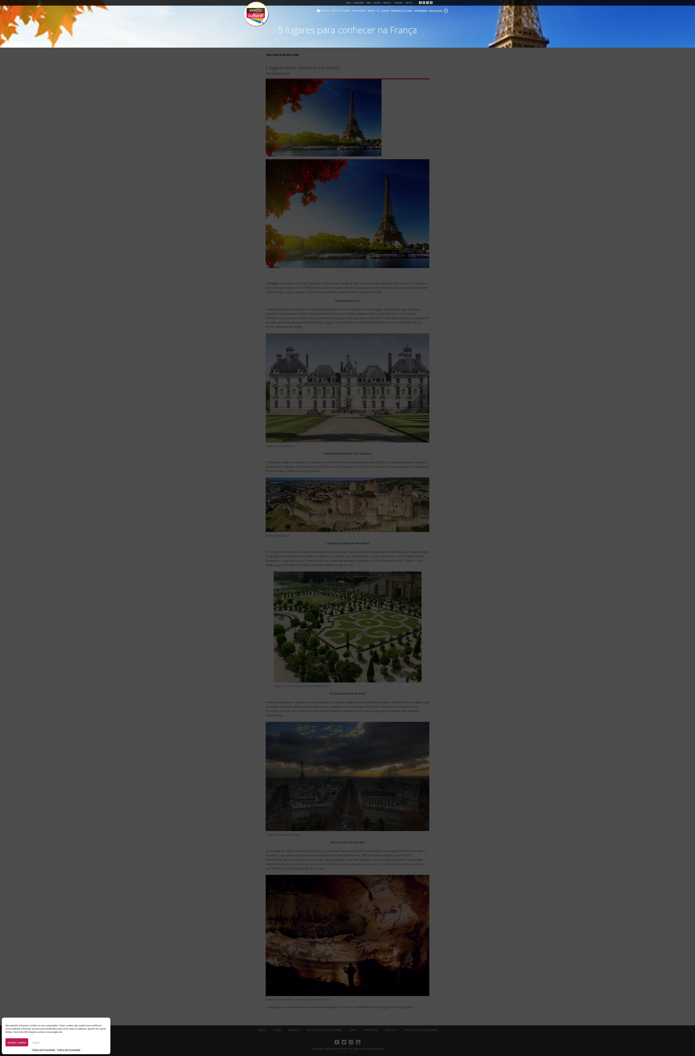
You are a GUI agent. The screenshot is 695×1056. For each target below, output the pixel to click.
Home (348, 3)
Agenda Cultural (401, 10)
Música (325, 10)
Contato (408, 3)
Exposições (359, 10)
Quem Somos (358, 3)
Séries (371, 10)
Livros (385, 10)
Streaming (420, 10)
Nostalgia (435, 10)
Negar (36, 1042)
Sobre (368, 3)
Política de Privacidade (43, 1049)
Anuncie (377, 3)
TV (378, 10)
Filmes (346, 10)
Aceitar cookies (16, 1042)
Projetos (386, 3)
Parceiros (399, 3)
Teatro (336, 10)
